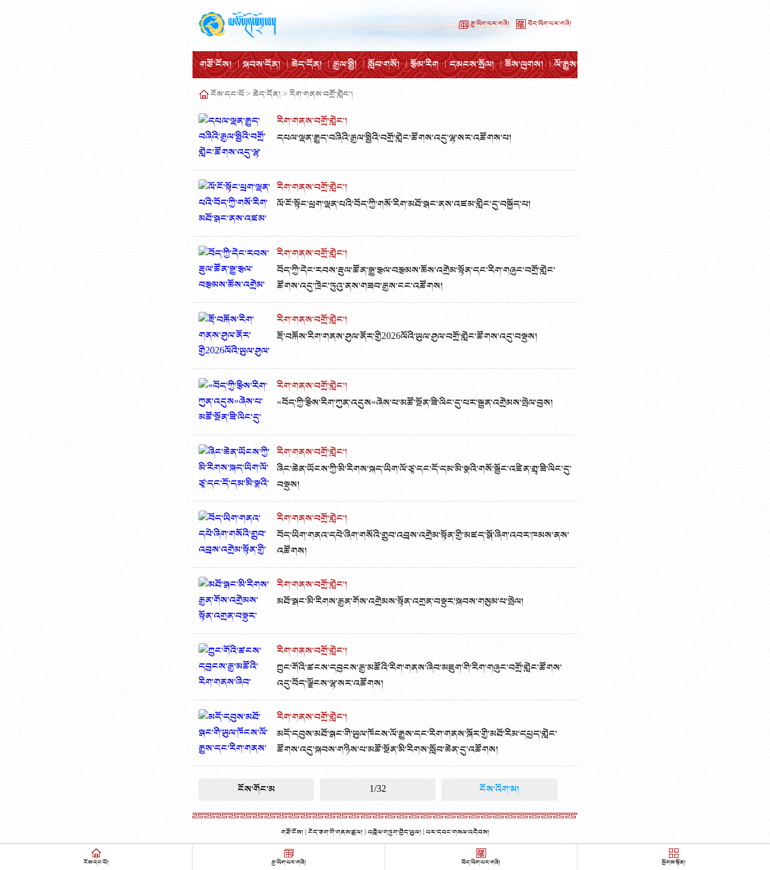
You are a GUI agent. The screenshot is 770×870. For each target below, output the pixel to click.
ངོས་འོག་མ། (499, 789)
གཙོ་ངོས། (216, 64)
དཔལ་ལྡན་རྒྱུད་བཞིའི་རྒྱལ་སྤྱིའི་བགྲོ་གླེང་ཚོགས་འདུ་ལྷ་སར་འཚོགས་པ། (394, 138)
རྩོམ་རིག (424, 64)
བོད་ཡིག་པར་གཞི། (549, 24)
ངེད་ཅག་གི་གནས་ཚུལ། (335, 832)
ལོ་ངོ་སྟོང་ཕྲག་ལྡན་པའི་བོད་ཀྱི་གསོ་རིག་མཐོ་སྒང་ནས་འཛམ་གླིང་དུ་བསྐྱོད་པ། (404, 204)
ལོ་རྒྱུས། (566, 64)
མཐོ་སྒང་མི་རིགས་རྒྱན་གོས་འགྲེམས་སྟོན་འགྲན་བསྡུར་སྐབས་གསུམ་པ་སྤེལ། (400, 601)
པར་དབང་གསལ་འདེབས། (457, 832)
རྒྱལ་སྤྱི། (345, 64)
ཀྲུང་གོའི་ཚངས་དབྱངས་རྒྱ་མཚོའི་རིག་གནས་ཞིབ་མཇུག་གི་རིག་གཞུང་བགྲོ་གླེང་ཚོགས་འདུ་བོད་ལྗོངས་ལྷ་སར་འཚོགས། (419, 675)
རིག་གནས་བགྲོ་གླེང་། (321, 94)
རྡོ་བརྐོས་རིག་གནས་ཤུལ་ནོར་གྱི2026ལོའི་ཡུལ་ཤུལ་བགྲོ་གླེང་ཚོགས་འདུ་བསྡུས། (407, 336)
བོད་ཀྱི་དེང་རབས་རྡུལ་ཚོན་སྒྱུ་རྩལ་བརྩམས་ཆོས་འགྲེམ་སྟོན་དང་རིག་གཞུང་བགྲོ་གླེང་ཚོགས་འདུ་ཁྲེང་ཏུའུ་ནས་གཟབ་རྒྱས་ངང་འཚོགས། (416, 278)
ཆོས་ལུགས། (524, 64)
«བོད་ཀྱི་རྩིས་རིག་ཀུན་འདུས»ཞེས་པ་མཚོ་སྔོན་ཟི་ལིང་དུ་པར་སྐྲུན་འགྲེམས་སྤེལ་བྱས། (415, 403)
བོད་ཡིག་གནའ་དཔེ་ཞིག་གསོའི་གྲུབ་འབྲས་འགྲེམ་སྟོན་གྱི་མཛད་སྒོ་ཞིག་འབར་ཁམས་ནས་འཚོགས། (423, 543)
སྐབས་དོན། (261, 64)
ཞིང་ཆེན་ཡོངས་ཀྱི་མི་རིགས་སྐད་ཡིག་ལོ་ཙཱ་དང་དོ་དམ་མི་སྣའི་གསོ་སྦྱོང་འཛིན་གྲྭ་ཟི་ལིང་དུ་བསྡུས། (424, 476)
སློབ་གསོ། (383, 64)
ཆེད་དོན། (306, 64)
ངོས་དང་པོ (227, 94)
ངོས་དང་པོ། (96, 863)
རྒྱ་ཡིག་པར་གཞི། (490, 24)
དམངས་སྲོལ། (471, 64)
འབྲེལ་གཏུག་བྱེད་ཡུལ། (394, 832)
